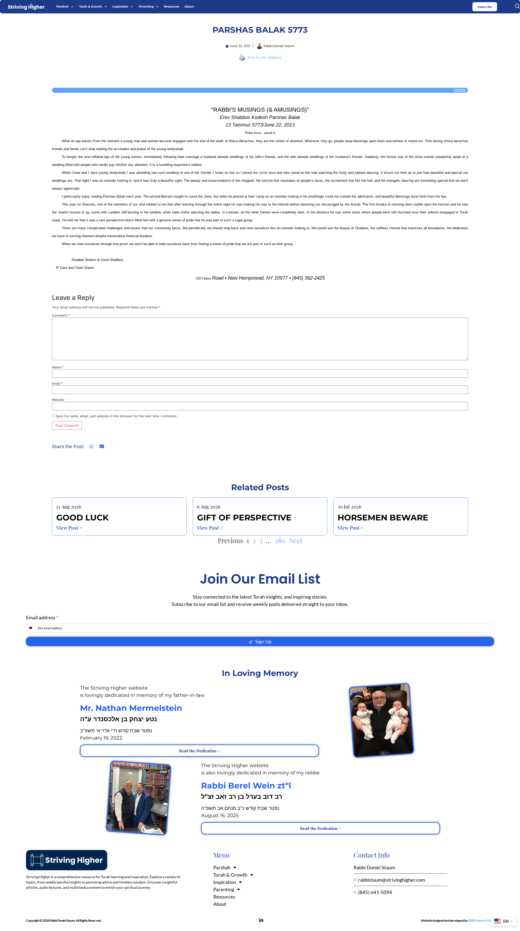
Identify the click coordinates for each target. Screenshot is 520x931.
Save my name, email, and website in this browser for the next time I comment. (116, 416)
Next (295, 540)
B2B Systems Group (481, 920)
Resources (171, 6)
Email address (42, 617)
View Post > (69, 527)
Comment (61, 315)
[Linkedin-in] (261, 920)
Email (57, 383)
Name (58, 367)
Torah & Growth (90, 6)
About (189, 6)
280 (280, 540)
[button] (517, 6)
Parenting (146, 6)
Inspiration (120, 6)
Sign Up (262, 641)
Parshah (62, 6)
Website (58, 399)
